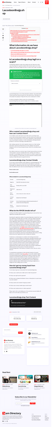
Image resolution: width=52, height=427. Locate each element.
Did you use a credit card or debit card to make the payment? (23, 272)
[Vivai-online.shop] (17, 318)
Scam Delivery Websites (36, 419)
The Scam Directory (35, 417)
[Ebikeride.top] (34, 318)
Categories (47, 417)
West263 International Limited (26, 228)
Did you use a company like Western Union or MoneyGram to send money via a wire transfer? (25, 279)
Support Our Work (14, 33)
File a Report (47, 2)
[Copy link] (3, 40)
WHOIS (22, 227)
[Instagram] (7, 421)
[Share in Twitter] (3, 33)
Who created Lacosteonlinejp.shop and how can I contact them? (25, 34)
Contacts (46, 419)
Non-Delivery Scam (8, 5)
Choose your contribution (15, 80)
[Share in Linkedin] (3, 38)
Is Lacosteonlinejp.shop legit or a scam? (19, 31)
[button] (38, 2)
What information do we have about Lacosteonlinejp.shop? (22, 30)
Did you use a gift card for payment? (18, 275)
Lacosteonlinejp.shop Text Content (19, 41)
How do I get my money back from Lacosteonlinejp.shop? (24, 40)
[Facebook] (7, 351)
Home (3, 5)
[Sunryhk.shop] (25, 379)
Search (20, 332)
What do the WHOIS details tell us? (19, 38)
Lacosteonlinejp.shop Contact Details (20, 35)
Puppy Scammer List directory (36, 334)
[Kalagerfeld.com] (41, 379)
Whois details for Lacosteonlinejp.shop (22, 37)
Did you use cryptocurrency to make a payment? (20, 288)
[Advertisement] (38, 356)
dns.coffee (25, 254)
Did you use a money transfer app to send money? (21, 285)
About (46, 416)
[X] (5, 351)
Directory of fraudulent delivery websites (38, 338)
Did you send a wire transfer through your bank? (20, 282)
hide (27, 28)
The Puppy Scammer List (36, 416)
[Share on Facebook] (3, 35)
